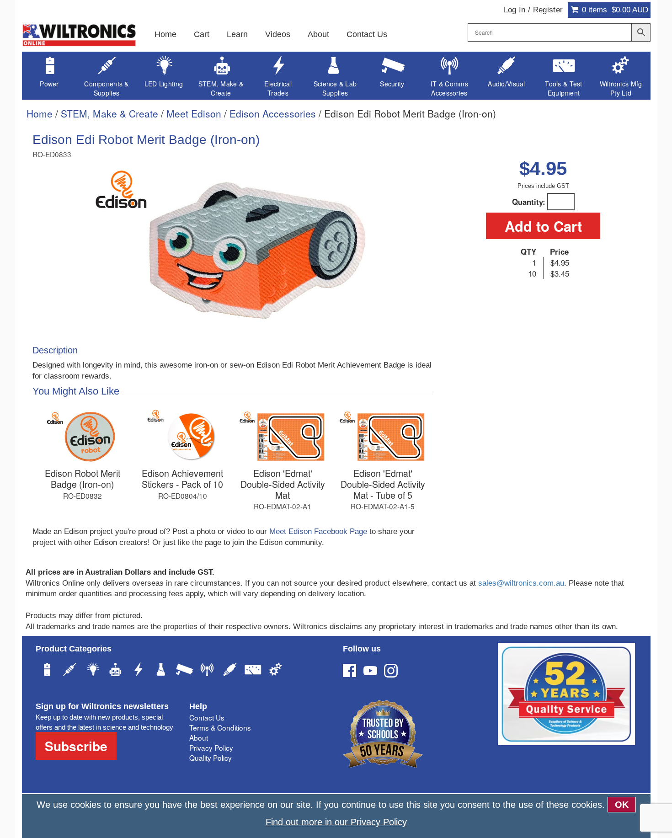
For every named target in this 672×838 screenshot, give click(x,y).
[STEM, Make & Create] (115, 670)
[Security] (184, 670)
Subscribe (76, 746)
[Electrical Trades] (138, 670)
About (318, 34)
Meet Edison (193, 113)
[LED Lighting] (92, 670)
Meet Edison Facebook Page (319, 531)
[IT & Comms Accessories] (207, 670)
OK (622, 805)
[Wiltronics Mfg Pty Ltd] (275, 670)
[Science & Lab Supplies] (161, 670)
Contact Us (367, 34)
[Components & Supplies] (70, 670)
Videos (277, 34)
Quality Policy (210, 758)
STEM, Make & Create (109, 113)
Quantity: (528, 201)
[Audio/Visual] (230, 670)
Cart (201, 34)
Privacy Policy (211, 747)
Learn (237, 34)
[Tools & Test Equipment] (252, 670)
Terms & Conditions (220, 727)
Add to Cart (543, 226)
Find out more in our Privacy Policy (336, 822)
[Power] (47, 670)
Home (165, 34)
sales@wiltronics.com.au (521, 583)
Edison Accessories (272, 113)
